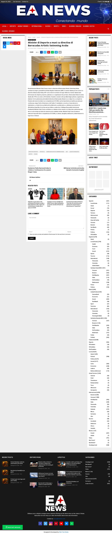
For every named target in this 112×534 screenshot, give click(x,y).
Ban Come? (92, 440)
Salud (92, 205)
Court (93, 248)
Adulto (92, 435)
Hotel (92, 378)
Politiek (93, 337)
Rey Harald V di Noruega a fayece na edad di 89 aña (45, 483)
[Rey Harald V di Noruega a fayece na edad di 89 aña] (34, 485)
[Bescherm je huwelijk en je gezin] (93, 53)
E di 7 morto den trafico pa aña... (103, 147)
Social (29, 39)
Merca (92, 411)
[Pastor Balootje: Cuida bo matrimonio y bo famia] (93, 44)
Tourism (93, 256)
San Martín (93, 227)
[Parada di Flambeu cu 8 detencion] (61, 483)
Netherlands (95, 282)
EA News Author (33, 48)
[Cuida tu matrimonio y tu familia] (93, 72)
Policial (93, 356)
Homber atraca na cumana (102, 79)
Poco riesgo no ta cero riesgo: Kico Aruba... (93, 132)
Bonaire (93, 225)
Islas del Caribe (95, 220)
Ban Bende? (92, 442)
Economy (94, 246)
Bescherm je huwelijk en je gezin (103, 52)
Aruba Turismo (23, 26)
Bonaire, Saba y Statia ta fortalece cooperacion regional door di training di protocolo (45, 464)
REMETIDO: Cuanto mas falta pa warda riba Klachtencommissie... (97, 110)
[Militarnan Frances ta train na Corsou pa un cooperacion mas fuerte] (34, 475)
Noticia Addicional (96, 371)
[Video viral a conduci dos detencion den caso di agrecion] (94, 141)
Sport (92, 304)
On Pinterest (93, 167)
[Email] (66, 523)
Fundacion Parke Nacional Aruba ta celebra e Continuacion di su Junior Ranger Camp (39, 170)
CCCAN (35, 154)
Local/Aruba (94, 203)
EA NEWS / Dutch (88, 26)
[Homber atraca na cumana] (93, 80)
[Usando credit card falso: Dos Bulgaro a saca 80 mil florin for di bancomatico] (61, 463)
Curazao (93, 222)
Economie (95, 296)
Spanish (91, 201)
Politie (92, 335)
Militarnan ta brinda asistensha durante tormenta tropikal (74, 169)
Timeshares (94, 380)
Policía (92, 229)
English (91, 237)
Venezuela (93, 217)
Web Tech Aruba (63, 532)
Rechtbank (95, 301)
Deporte (13, 26)
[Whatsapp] (72, 523)
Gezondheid (95, 294)
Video (64, 26)
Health (94, 244)
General (93, 375)
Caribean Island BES (96, 268)
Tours (92, 385)
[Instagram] (51, 523)
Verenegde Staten (97, 315)
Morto (56, 26)
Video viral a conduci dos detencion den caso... (93, 149)
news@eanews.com (59, 518)
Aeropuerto (94, 390)
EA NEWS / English (75, 26)
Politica (93, 359)
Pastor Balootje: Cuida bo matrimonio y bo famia (103, 43)
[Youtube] (61, 523)
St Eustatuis (92, 344)
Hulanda (93, 409)
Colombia (94, 263)
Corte (92, 363)
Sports (92, 253)
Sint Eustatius (95, 280)
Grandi (92, 433)
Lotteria (93, 368)
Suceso (47, 26)
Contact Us (25, 1)
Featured (34, 39)
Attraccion (93, 387)
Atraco (92, 426)
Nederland (95, 332)
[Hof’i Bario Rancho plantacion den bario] (104, 126)
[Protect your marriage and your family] (93, 62)
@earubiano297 (99, 189)
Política (93, 232)
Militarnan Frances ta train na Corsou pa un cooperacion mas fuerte (46, 474)
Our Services (17, 1)
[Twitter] (45, 523)
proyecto (42, 151)
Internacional (37, 26)
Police (92, 284)
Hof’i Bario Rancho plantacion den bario (103, 133)
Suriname (93, 414)
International (94, 258)
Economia (93, 366)
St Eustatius (94, 234)
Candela (93, 428)
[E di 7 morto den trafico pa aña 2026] (104, 141)
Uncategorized (93, 445)
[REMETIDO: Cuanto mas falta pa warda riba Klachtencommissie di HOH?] (99, 99)
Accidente (93, 421)
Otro (92, 416)
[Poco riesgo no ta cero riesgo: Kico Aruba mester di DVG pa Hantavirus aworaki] (94, 126)
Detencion (93, 423)
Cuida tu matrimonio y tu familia (103, 71)
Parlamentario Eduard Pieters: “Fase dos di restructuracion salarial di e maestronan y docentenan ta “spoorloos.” (74, 204)
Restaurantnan (94, 382)
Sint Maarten (95, 275)
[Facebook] (40, 523)
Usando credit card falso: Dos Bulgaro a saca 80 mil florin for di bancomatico (74, 463)
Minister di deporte (33, 151)
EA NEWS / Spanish (8, 31)
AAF (67, 151)
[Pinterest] (56, 523)
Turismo (93, 213)
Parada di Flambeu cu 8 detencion (72, 482)
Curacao (94, 270)
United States (95, 265)
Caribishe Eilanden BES (97, 318)
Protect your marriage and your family (102, 62)
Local (4, 26)
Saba (93, 277)
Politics (93, 287)
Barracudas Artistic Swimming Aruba (55, 151)
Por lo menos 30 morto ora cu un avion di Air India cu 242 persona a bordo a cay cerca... (74, 473)
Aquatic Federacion (74, 151)
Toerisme (93, 306)
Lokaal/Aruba (94, 292)
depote (30, 154)
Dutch (90, 289)
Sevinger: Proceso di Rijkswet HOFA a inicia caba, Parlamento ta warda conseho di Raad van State (55, 204)
